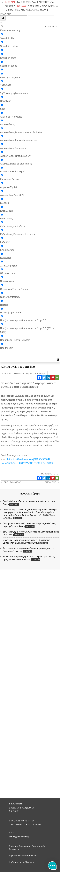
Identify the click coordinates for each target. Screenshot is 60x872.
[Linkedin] (48, 377)
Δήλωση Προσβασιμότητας (23, 855)
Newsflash (19, 373)
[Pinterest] (52, 377)
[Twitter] (44, 377)
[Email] (57, 377)
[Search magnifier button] (3, 18)
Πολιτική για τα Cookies (21, 862)
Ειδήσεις (29, 373)
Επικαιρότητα (40, 373)
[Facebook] (39, 377)
